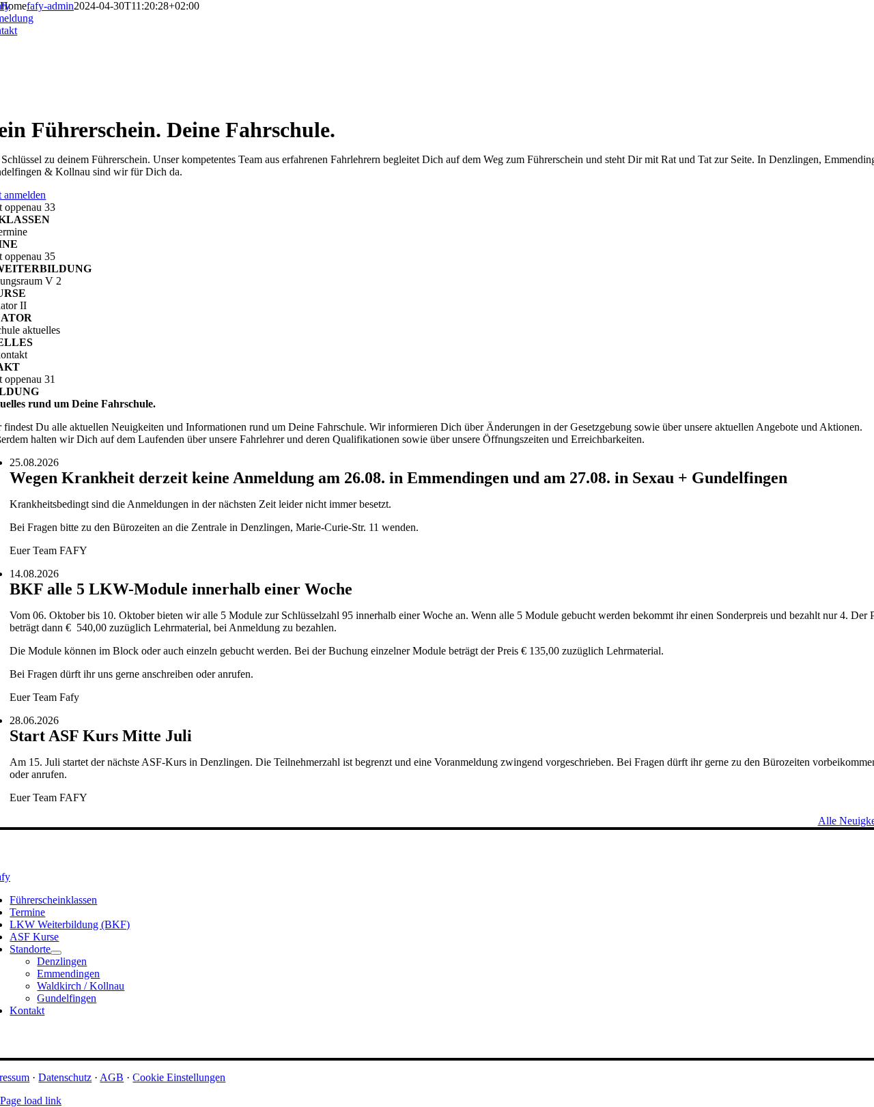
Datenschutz (64, 1077)
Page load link (30, 1100)
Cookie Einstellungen (178, 1077)
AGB (112, 1077)
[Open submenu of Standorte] (56, 953)
